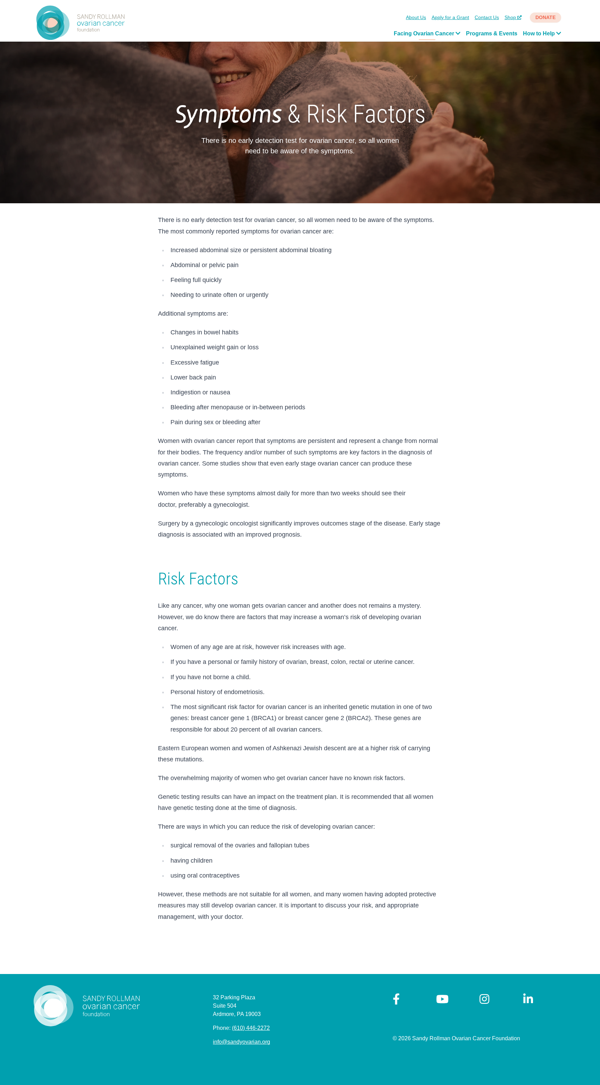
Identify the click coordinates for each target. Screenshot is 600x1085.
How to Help (539, 33)
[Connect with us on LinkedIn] (528, 1001)
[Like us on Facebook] (396, 1001)
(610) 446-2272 (251, 1028)
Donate (545, 17)
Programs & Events (491, 33)
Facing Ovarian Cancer (425, 33)
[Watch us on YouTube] (442, 1001)
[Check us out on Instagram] (484, 1001)
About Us (416, 17)
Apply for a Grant (450, 17)
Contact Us (487, 17)
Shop (511, 17)
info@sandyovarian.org (241, 1042)
